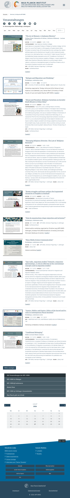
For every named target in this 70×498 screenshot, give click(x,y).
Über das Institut (50, 466)
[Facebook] (4, 23)
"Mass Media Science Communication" (39, 240)
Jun (27, 30)
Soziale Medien (40, 448)
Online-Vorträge (11, 459)
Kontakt (20, 466)
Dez (54, 30)
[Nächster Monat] (7, 405)
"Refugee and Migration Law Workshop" (39, 78)
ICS (20, 477)
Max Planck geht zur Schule (15, 395)
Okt (45, 30)
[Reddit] (14, 23)
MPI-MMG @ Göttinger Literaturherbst (19, 391)
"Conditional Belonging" (34, 332)
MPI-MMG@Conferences (15, 383)
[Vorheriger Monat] (63, 405)
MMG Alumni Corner (11, 451)
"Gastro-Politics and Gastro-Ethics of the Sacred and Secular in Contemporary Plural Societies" (46, 311)
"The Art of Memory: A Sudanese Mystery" (40, 36)
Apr (18, 30)
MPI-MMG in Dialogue (14, 379)
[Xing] (24, 23)
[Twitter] (19, 23)
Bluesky (39, 454)
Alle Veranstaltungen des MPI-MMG (18, 375)
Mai (23, 30)
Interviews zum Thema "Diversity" (16, 462)
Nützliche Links (10, 448)
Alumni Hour (11, 387)
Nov (49, 30)
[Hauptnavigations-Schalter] (64, 5)
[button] (9, 368)
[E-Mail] (30, 23)
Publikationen (10, 454)
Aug (36, 30)
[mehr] (27, 72)
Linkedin (39, 451)
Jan (5, 30)
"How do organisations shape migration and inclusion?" (45, 218)
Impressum (15, 491)
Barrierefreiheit (53, 491)
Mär (14, 30)
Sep (40, 30)
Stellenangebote (50, 469)
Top (63, 441)
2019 (59, 30)
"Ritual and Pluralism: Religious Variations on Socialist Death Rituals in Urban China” (45, 101)
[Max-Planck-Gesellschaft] (27, 486)
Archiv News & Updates (20, 469)
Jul (31, 30)
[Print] (35, 23)
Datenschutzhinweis (34, 491)
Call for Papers (20, 473)
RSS (50, 473)
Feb (9, 30)
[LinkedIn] (9, 23)
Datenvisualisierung (12, 456)
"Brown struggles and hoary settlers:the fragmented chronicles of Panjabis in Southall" (44, 192)
